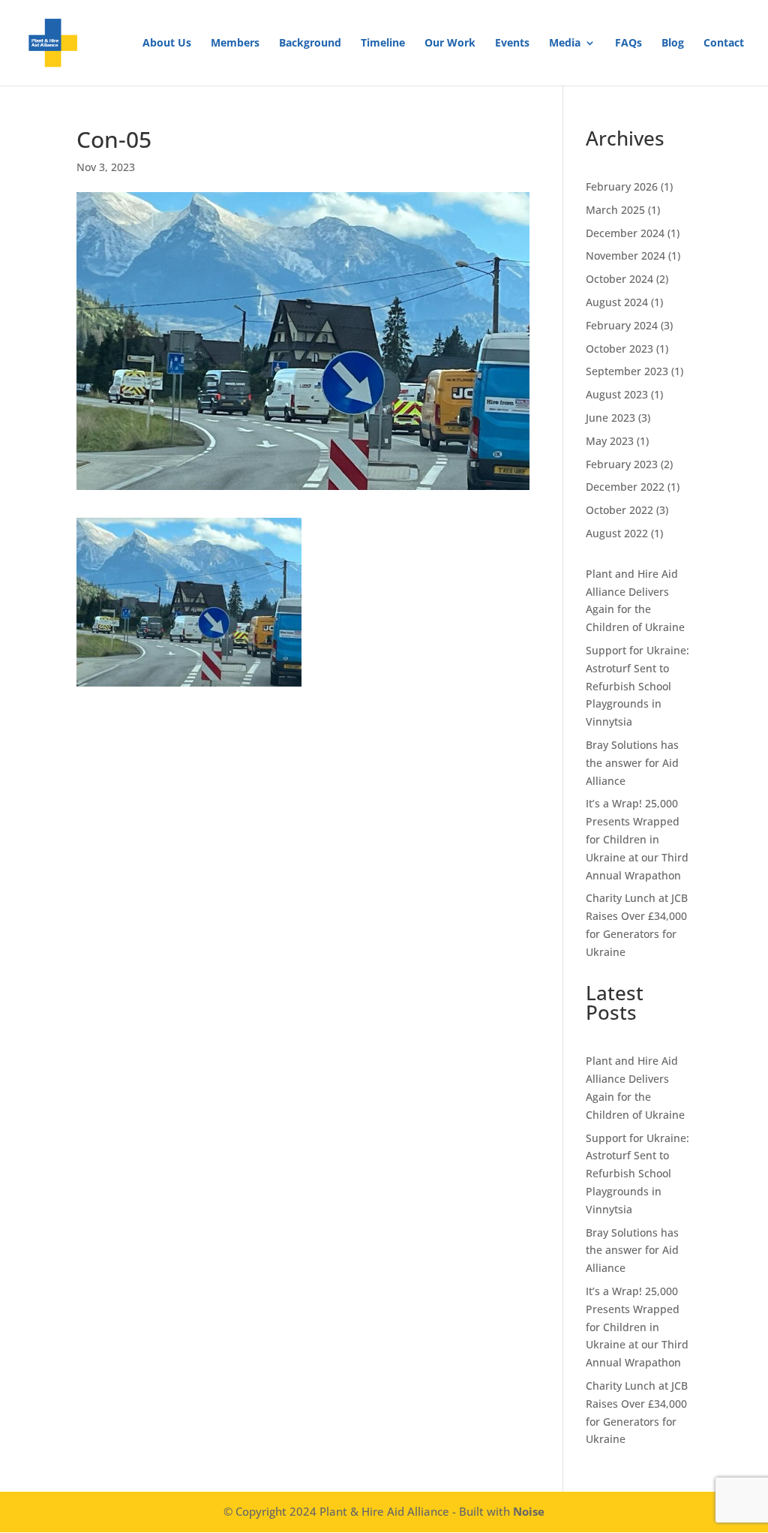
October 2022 (619, 510)
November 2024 (625, 255)
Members (235, 44)
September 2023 (627, 371)
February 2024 (622, 325)
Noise (528, 1511)
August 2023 (617, 394)
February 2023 (622, 464)
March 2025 (615, 210)
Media (564, 44)
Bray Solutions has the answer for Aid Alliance (632, 763)
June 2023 (610, 417)
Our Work (450, 44)
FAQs (628, 44)
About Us (166, 44)
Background (310, 44)
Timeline (383, 44)
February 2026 (622, 186)
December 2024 (625, 233)
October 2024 (619, 279)
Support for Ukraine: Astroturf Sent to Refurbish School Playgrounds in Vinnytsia (637, 686)
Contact (724, 44)
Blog (673, 44)
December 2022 (625, 486)
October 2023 (619, 348)
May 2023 (610, 441)
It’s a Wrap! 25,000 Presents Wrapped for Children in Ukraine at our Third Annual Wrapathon (637, 839)
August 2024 (617, 302)
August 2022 (617, 533)
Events (512, 44)
